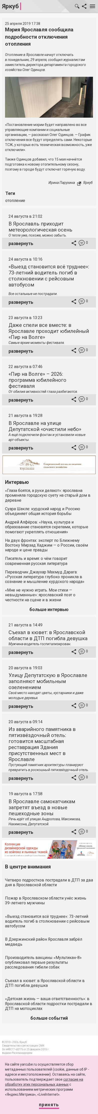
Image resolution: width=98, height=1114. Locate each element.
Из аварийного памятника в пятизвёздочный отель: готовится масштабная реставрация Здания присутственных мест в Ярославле (42, 744)
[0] (81, 243)
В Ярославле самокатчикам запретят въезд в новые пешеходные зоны (42, 807)
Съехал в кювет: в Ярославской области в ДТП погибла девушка (48, 635)
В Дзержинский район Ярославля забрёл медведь (43, 941)
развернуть (21, 243)
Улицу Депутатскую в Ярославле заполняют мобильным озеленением (48, 681)
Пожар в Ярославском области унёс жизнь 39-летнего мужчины (45, 900)
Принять (49, 1104)
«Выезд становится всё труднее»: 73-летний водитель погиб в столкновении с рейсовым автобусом (49, 276)
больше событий (49, 1018)
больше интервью (49, 609)
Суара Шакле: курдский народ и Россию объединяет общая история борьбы (42, 511)
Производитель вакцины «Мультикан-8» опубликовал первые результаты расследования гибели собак (43, 962)
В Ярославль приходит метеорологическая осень (40, 227)
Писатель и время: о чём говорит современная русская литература (36, 561)
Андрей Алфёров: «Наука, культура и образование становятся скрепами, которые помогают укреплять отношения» (46, 527)
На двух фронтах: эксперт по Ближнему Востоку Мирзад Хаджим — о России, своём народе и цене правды (46, 545)
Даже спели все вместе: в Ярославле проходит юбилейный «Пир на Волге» (49, 331)
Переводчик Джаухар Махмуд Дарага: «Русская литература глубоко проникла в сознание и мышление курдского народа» (44, 577)
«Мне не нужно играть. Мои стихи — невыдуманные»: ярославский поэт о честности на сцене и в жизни (40, 595)
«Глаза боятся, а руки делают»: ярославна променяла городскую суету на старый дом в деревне (47, 495)
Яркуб (10, 6)
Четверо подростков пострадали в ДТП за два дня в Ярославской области (49, 882)
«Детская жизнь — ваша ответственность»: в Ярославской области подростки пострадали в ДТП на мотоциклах (48, 1003)
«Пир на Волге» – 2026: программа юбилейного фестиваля (37, 380)
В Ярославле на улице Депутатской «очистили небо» (45, 426)
